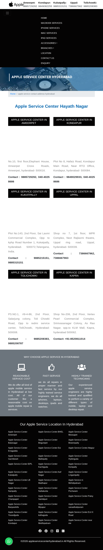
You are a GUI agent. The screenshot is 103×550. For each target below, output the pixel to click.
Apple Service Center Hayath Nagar (51, 106)
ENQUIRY (45, 63)
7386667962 (75, 6)
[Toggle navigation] (7, 13)
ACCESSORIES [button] (48, 43)
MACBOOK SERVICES (51, 23)
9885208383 (90, 6)
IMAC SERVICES (49, 33)
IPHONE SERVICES (50, 28)
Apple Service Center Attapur (81, 448)
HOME (49, 18)
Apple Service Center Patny (80, 496)
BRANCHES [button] (47, 48)
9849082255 (45, 6)
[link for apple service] (16, 4)
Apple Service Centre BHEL (50, 432)
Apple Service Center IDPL (20, 464)
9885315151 (60, 6)
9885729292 (30, 6)
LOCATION (46, 53)
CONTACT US (47, 58)
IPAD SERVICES (49, 38)
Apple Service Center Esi (49, 448)
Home (13, 94)
